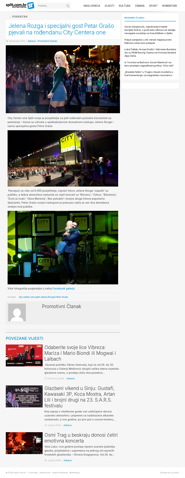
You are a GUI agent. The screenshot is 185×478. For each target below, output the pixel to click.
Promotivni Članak (47, 41)
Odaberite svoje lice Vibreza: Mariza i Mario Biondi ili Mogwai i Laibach (80, 353)
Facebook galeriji (64, 288)
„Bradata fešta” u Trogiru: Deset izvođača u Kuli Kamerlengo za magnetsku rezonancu (148, 73)
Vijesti (109, 5)
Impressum (45, 472)
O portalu (33, 472)
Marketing (74, 472)
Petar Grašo (61, 297)
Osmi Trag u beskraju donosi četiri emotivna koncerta (81, 438)
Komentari (169, 5)
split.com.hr (20, 6)
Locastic (175, 472)
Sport (153, 5)
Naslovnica (92, 5)
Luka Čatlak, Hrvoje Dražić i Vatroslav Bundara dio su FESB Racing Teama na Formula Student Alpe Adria (150, 52)
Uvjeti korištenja (60, 472)
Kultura (124, 5)
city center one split (29, 297)
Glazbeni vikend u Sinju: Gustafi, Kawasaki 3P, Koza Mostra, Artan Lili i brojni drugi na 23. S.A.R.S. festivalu (79, 396)
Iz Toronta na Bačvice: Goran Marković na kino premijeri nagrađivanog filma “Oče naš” (149, 64)
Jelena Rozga (47, 297)
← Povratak (18, 16)
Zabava (140, 5)
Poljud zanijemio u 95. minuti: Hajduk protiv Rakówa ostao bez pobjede (148, 41)
